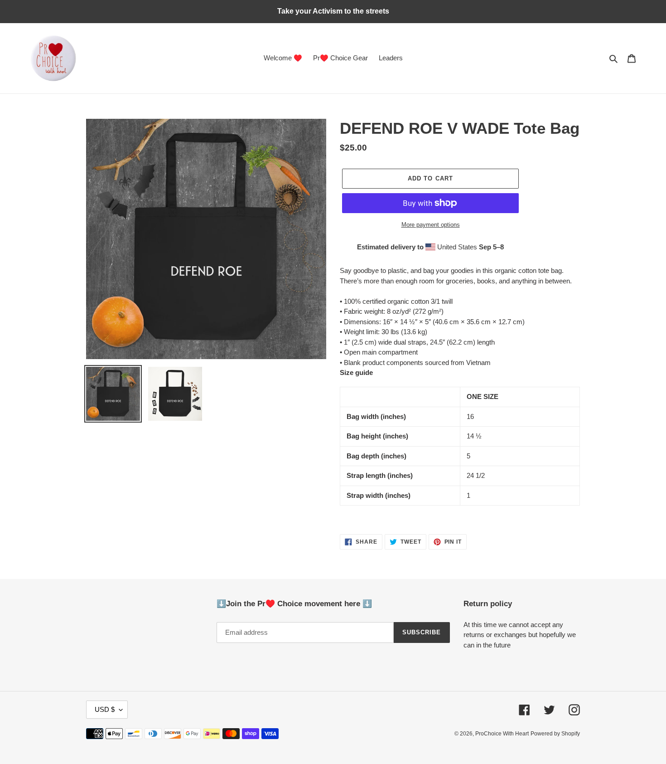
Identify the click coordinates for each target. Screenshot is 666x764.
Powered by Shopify (555, 733)
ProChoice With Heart (502, 733)
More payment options (430, 224)
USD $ (105, 709)
